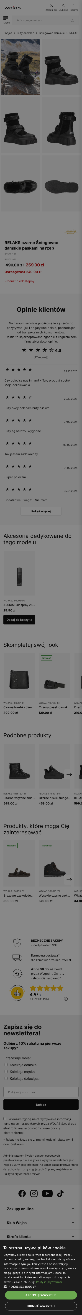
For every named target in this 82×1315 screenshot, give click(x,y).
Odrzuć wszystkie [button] (41, 1306)
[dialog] (41, 657)
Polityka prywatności (49, 1282)
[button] (41, 1286)
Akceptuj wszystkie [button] (41, 1295)
